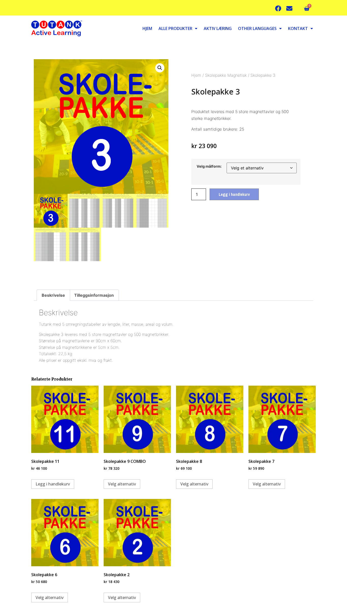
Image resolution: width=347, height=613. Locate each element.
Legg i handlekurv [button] (53, 484)
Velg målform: (209, 166)
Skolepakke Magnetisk (226, 75)
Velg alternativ (122, 484)
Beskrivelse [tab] (53, 295)
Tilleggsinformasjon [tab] (94, 295)
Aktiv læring (218, 28)
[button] (159, 67)
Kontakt (298, 28)
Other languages (257, 28)
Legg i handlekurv (234, 194)
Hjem (147, 28)
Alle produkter (175, 28)
